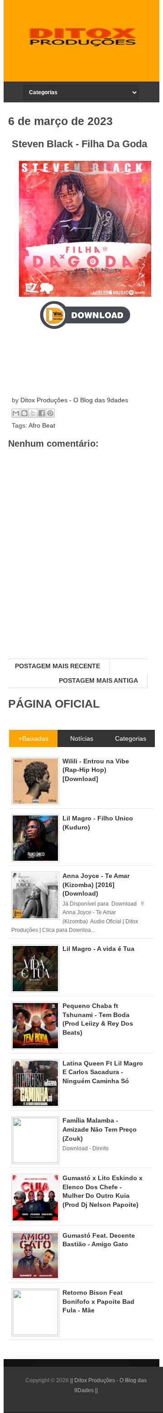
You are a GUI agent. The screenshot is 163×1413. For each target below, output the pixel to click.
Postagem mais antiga (98, 680)
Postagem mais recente (57, 666)
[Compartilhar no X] (33, 413)
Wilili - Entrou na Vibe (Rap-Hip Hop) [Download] (95, 769)
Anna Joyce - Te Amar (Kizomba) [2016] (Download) (95, 884)
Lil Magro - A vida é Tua (98, 948)
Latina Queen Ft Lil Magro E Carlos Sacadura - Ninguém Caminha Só (102, 1072)
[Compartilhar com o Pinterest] (50, 413)
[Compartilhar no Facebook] (41, 413)
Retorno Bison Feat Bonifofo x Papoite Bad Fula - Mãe (98, 1301)
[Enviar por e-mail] (15, 413)
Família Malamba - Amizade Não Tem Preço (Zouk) (99, 1129)
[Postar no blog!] (24, 413)
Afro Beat (42, 425)
